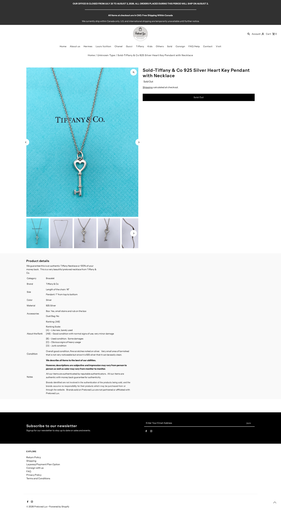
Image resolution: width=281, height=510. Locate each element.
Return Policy (33, 457)
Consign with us (35, 467)
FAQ (28, 471)
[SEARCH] (249, 33)
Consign (180, 46)
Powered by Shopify (59, 506)
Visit (218, 46)
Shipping (148, 87)
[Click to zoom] (133, 72)
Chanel (119, 46)
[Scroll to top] (274, 502)
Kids (150, 46)
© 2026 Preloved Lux (37, 506)
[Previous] (26, 142)
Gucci (129, 46)
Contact (208, 46)
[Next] (138, 142)
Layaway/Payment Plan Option (43, 464)
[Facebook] (146, 431)
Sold (169, 46)
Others (160, 46)
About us (75, 46)
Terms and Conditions (38, 478)
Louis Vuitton (103, 46)
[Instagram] (151, 431)
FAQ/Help (194, 46)
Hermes (88, 46)
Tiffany (140, 46)
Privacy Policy (33, 474)
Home (63, 46)
